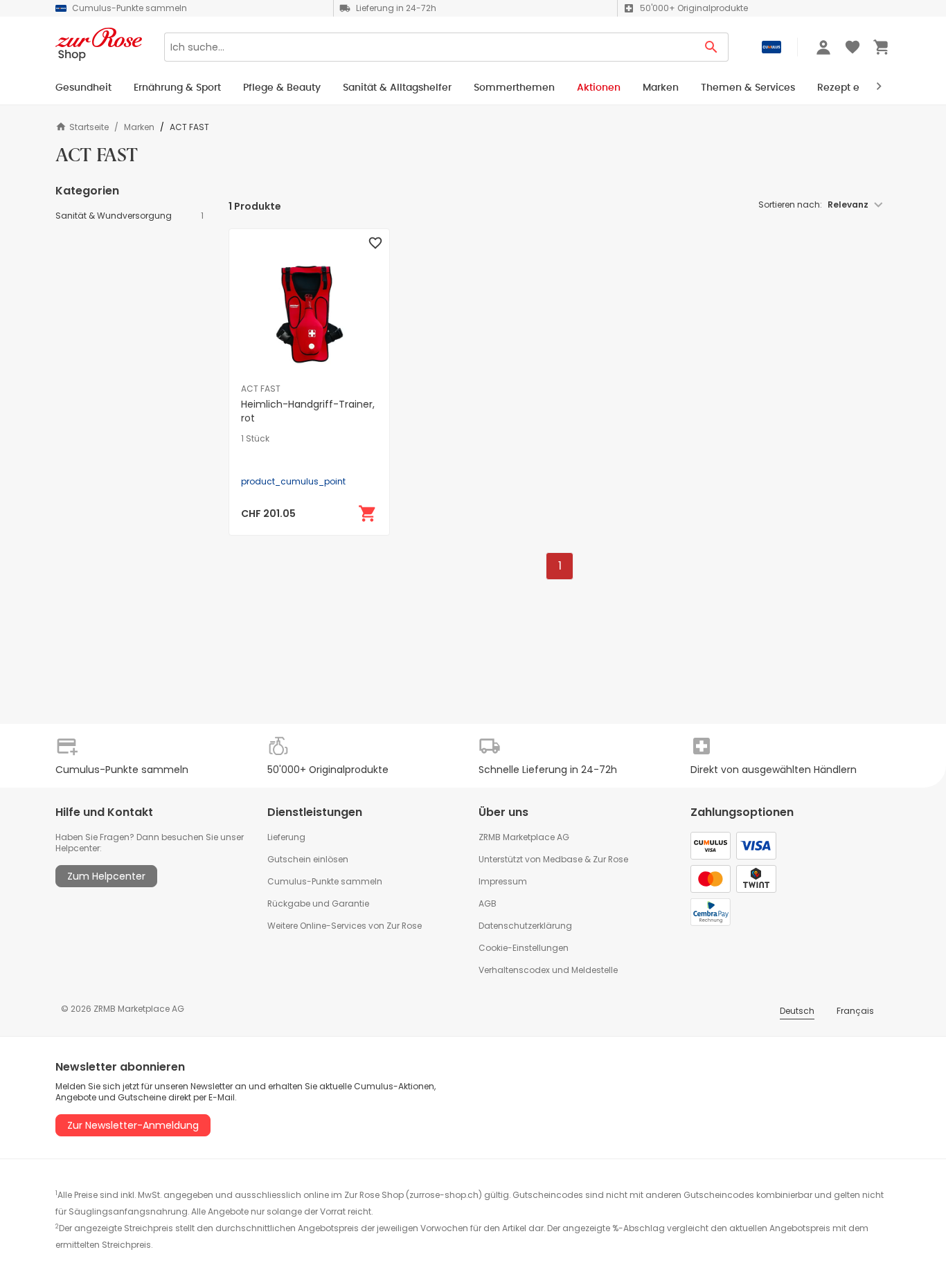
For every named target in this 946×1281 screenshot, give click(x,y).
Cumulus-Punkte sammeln (324, 881)
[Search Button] (712, 47)
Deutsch (797, 1011)
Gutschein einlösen (307, 859)
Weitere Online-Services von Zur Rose (344, 926)
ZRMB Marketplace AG (524, 837)
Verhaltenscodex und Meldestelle (548, 970)
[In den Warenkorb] (367, 513)
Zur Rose (610, 859)
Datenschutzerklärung (525, 926)
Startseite (89, 127)
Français (855, 1011)
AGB (488, 903)
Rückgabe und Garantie (318, 903)
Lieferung (286, 837)
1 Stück (255, 438)
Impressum (503, 881)
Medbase (562, 859)
